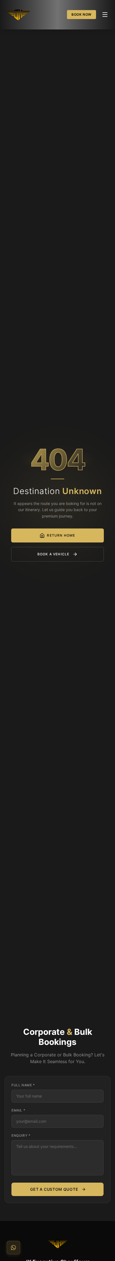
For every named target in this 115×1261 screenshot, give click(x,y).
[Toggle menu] (105, 14)
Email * (18, 1110)
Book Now (81, 14)
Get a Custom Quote (54, 1189)
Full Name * (23, 1085)
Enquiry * (20, 1135)
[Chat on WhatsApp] (13, 1247)
